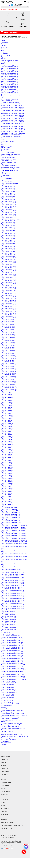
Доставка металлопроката (8, 739)
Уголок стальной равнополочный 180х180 (13, 131)
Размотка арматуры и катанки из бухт (11, 734)
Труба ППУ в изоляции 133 (8, 618)
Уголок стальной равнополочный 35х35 (12, 109)
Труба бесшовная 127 (7, 469)
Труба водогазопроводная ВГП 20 (10, 511)
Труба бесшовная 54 (7, 441)
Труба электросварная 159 (8, 368)
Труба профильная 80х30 (8, 253)
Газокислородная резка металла (10, 726)
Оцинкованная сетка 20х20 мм (9, 169)
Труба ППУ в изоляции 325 (8, 624)
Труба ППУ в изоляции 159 (8, 619)
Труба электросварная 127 (8, 362)
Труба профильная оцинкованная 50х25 (12, 576)
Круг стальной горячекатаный (9, 99)
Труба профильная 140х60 (8, 274)
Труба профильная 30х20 (8, 230)
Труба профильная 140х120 (8, 279)
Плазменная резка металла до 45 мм (11, 725)
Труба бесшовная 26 (7, 415)
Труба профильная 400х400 (8, 216)
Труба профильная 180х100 (8, 293)
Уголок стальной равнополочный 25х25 (12, 105)
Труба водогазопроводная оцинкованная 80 (13, 538)
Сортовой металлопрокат (8, 57)
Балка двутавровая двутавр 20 (9, 75)
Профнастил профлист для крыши (10, 650)
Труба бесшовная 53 (7, 439)
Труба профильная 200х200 (8, 211)
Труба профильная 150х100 (8, 282)
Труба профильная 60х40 (8, 245)
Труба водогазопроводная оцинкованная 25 (13, 530)
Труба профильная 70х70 (8, 198)
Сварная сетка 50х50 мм (8, 157)
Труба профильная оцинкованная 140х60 (12, 585)
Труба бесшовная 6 (6, 394)
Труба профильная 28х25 (8, 225)
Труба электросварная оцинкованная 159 (12, 603)
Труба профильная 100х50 (8, 259)
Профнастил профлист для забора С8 (11, 637)
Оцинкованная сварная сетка (9, 164)
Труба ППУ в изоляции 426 (8, 627)
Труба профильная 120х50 (8, 269)
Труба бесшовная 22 (7, 410)
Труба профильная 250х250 (8, 212)
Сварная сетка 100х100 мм (8, 159)
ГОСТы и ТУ (4, 774)
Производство (5, 741)
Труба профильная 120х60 (8, 271)
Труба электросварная (7, 319)
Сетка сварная (5, 785)
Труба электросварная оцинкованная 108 (12, 597)
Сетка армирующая (6, 178)
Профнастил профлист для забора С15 (12, 640)
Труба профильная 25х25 (8, 190)
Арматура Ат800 (5, 62)
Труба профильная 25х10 (8, 222)
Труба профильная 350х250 (8, 316)
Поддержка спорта (6, 49)
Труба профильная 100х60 (8, 261)
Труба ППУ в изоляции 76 (8, 613)
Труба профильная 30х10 (8, 227)
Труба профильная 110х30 (8, 264)
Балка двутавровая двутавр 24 (9, 76)
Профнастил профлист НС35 (9, 689)
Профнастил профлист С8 (8, 681)
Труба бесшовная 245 (7, 486)
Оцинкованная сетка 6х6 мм (9, 165)
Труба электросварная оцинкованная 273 (12, 606)
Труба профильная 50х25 (8, 237)
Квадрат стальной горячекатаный (10, 96)
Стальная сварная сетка (7, 152)
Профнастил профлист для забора (10, 636)
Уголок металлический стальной (10, 102)
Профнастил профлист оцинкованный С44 (13, 671)
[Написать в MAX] (9, 5)
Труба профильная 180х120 (8, 295)
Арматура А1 (4, 63)
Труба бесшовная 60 (7, 444)
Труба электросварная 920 (8, 386)
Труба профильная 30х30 (8, 191)
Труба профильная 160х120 (8, 287)
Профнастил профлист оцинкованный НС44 (13, 673)
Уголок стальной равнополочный (10, 104)
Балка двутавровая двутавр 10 (9, 66)
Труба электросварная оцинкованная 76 (12, 592)
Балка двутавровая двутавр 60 (9, 91)
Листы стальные (5, 631)
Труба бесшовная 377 (7, 496)
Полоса (3, 139)
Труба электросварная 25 (8, 329)
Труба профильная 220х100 (8, 305)
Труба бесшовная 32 (7, 422)
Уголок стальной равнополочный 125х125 (13, 126)
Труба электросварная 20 (8, 326)
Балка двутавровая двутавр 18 (9, 73)
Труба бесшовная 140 (7, 472)
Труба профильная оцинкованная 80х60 (12, 584)
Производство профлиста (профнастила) (12, 713)
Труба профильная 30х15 (8, 229)
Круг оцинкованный (6, 100)
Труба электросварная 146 (8, 365)
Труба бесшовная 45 (7, 433)
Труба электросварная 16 (8, 321)
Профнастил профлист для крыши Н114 (12, 657)
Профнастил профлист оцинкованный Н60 (13, 676)
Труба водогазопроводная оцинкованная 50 (13, 535)
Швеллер (3, 144)
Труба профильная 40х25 (8, 233)
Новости (3, 52)
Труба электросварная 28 (8, 332)
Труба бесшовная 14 (7, 400)
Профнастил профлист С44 (8, 691)
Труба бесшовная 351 (7, 494)
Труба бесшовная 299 (7, 490)
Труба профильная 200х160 (8, 303)
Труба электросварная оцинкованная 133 (12, 601)
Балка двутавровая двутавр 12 (9, 68)
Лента (2, 138)
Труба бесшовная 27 (7, 417)
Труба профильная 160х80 (8, 284)
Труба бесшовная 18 (7, 405)
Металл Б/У (4, 707)
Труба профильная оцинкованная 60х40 (12, 580)
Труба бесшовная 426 (7, 499)
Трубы (2, 180)
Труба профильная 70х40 (8, 250)
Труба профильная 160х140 (8, 289)
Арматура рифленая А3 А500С (9, 60)
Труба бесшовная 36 (7, 426)
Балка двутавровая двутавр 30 (9, 79)
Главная (3, 40)
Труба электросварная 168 (8, 370)
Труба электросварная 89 (8, 355)
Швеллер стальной (6, 146)
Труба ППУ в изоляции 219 (8, 621)
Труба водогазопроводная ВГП (9, 507)
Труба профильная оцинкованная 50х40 (12, 577)
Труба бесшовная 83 (7, 457)
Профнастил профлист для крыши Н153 (12, 658)
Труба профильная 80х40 (8, 255)
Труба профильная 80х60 (8, 256)
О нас (2, 44)
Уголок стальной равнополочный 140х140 (13, 128)
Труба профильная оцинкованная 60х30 (12, 579)
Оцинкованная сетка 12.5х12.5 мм (10, 167)
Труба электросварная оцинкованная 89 (12, 593)
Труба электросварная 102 (8, 357)
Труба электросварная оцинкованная (11, 587)
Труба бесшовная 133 (7, 470)
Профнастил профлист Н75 (8, 697)
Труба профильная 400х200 (8, 318)
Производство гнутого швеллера (10, 717)
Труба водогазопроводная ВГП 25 (10, 512)
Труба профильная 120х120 (8, 203)
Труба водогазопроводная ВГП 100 (11, 522)
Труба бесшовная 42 (7, 431)
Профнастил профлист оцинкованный (12, 660)
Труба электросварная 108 (8, 358)
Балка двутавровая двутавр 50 (9, 88)
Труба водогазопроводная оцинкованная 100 (14, 540)
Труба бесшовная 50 (7, 436)
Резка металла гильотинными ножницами (13, 730)
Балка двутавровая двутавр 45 (9, 86)
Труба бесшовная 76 (7, 456)
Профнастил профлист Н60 (8, 696)
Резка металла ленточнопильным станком (13, 728)
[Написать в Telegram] (12, 5)
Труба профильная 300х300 (8, 214)
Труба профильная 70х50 (8, 251)
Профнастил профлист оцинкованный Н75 (13, 678)
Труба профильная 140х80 (8, 276)
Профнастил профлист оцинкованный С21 (13, 668)
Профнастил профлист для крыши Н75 (12, 655)
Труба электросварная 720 (8, 383)
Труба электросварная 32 (8, 336)
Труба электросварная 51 (8, 347)
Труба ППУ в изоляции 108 (8, 616)
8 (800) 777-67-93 (18, 5)
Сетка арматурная (6, 175)
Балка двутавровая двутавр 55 (9, 89)
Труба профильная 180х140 (8, 298)
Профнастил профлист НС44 (9, 692)
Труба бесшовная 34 (7, 423)
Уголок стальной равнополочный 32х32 (12, 107)
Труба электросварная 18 (8, 323)
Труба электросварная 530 (8, 379)
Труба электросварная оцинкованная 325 (12, 608)
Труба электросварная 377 (8, 376)
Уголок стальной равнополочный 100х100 (13, 123)
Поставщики (4, 53)
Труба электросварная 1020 (9, 387)
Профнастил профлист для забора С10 (12, 639)
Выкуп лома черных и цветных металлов (12, 738)
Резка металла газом (7, 731)
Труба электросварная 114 (8, 360)
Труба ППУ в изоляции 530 (8, 629)
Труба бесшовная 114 (7, 465)
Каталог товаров (5, 55)
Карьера (3, 45)
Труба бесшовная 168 (7, 478)
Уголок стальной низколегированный (11, 135)
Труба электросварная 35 (8, 337)
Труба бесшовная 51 (7, 438)
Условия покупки (6, 743)
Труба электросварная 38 (8, 339)
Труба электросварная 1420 (9, 391)
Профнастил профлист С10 (8, 683)
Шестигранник (5, 149)
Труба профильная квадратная (9, 183)
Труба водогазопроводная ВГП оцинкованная (14, 525)
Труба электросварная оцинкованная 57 (12, 590)
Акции (2, 50)
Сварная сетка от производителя (10, 154)
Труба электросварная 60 (8, 350)
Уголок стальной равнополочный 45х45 (12, 112)
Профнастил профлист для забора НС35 (12, 645)
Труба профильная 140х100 (8, 277)
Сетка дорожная (5, 173)
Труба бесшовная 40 (7, 430)
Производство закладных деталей (10, 720)
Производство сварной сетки (9, 712)
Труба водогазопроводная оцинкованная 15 (13, 527)
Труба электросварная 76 (8, 353)
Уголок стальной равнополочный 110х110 (13, 125)
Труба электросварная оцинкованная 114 (12, 598)
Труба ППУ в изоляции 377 (8, 626)
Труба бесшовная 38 (7, 428)
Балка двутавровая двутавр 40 (9, 84)
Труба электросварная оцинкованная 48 (12, 589)
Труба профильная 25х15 (8, 224)
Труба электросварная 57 (8, 349)
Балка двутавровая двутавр (8, 65)
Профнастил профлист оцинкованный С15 (13, 665)
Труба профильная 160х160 (8, 207)
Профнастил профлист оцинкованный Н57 (13, 674)
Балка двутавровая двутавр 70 (9, 92)
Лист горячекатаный (7, 700)
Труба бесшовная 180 (7, 480)
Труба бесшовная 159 (7, 477)
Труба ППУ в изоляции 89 (8, 614)
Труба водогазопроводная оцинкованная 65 (13, 537)
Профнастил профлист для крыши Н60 (12, 653)
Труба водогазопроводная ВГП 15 (10, 509)
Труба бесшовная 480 (7, 503)
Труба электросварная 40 (8, 340)
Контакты (3, 744)
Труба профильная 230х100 (8, 306)
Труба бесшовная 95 (7, 460)
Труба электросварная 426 (8, 378)
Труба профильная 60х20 (8, 242)
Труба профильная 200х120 (8, 302)
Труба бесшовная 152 (7, 475)
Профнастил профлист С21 (8, 687)
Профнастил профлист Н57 (8, 694)
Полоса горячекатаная (7, 141)
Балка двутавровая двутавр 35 (9, 81)
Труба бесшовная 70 (7, 452)
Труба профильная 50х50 (8, 195)
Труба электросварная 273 (8, 373)
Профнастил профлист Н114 (9, 699)
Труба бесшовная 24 (7, 412)
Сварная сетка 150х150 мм (8, 160)
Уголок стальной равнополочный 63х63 (12, 115)
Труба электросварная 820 (8, 384)
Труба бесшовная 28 (7, 418)
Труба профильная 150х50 (8, 280)
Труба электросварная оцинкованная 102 (12, 595)
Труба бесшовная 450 (7, 501)
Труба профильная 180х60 (8, 290)
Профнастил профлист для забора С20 (12, 642)
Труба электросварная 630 (8, 381)
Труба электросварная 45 (8, 344)
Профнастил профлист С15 (8, 684)
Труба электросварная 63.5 (8, 352)
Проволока (4, 151)
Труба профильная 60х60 (8, 196)
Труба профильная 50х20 (8, 235)
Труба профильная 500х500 (8, 217)
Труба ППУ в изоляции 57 (8, 611)
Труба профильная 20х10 (8, 220)
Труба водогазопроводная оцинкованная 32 (13, 532)
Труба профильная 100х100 (8, 201)
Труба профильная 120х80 (8, 272)
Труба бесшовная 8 (6, 396)
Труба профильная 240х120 (8, 308)
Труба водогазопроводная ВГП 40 (10, 516)
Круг (2, 97)
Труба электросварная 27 (8, 331)
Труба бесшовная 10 (7, 397)
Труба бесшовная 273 (7, 488)
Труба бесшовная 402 (7, 498)
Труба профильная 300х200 (8, 315)
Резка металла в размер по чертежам (11, 723)
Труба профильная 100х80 (8, 263)
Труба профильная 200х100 (8, 300)
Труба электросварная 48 (8, 345)
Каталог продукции (11, 32)
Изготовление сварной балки (9, 718)
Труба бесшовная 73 (7, 454)
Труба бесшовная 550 (7, 506)
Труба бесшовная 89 (7, 459)
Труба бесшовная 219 (7, 485)
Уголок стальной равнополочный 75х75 (12, 118)
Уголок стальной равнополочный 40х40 (12, 110)
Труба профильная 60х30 (8, 243)
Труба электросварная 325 (8, 374)
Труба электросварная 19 (8, 324)
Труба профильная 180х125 (8, 297)
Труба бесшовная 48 (7, 434)
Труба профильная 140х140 (8, 204)
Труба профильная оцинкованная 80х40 (12, 582)
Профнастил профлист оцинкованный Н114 (13, 679)
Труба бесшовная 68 (7, 451)
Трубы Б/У (4, 708)
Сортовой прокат (6, 782)
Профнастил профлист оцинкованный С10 (13, 663)
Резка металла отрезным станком (10, 733)
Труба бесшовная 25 (7, 413)
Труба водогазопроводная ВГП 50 (10, 517)
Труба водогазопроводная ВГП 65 (10, 519)
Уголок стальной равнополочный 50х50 (12, 113)
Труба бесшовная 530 (7, 504)
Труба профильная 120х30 (8, 266)
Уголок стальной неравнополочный (11, 136)
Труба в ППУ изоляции (7, 610)
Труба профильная (6, 182)
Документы (4, 47)
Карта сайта (4, 814)
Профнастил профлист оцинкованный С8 (12, 661)
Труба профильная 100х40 (8, 258)
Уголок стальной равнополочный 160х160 (13, 130)
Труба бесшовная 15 (7, 402)
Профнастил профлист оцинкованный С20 (13, 666)
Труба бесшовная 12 (7, 399)
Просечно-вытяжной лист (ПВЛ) (10, 704)
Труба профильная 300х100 (8, 313)
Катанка (3, 94)
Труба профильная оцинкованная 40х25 (12, 574)
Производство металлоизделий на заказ (12, 710)
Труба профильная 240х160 (8, 310)
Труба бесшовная (6, 392)
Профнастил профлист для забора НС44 (12, 649)
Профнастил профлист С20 (8, 686)
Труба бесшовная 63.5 (7, 447)
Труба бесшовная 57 (7, 443)
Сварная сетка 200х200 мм (8, 162)
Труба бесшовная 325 (7, 491)
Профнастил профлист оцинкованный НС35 (13, 670)
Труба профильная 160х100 (8, 285)
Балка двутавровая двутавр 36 (9, 83)
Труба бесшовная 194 (7, 482)
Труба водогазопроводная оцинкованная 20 (13, 529)
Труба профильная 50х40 (8, 240)
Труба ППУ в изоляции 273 (8, 623)
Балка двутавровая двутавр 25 (9, 78)
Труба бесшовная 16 (7, 404)
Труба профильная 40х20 (8, 232)
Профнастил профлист (7, 634)
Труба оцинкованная (7, 524)
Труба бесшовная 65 (7, 449)
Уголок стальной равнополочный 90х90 (12, 122)
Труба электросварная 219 (8, 371)
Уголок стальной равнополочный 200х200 (13, 133)
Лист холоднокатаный (7, 702)
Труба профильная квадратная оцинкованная (14, 541)
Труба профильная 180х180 (8, 209)
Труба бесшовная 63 (7, 446)
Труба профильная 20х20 (8, 188)
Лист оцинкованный (6, 705)
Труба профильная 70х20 (8, 246)
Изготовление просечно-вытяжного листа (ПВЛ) (14, 715)
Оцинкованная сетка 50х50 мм (9, 172)
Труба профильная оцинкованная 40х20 (12, 572)
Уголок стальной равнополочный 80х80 (12, 120)
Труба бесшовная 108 (7, 464)
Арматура (3, 58)
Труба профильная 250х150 (8, 311)
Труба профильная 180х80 (8, 292)
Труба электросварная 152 (8, 366)
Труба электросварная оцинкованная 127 (12, 600)
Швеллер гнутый (5, 148)
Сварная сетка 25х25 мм (8, 156)
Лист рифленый (5, 632)
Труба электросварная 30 (8, 334)
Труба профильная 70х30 (8, 248)
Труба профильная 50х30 (8, 238)
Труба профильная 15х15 (8, 186)
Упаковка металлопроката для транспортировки (14, 736)
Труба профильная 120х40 (8, 267)
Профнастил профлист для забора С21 (12, 644)
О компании (4, 42)
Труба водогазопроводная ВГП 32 (10, 514)
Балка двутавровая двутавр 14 (9, 70)
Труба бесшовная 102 (7, 462)
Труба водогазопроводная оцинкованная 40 (13, 533)
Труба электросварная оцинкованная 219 (12, 605)
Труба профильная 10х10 (8, 185)
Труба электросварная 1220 (9, 389)
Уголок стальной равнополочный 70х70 (12, 117)
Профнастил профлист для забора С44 (12, 647)
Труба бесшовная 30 (7, 420)
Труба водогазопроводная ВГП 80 (10, 520)
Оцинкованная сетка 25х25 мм (9, 170)
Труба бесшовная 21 (7, 409)
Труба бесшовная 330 (7, 493)
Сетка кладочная (5, 177)
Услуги (3, 721)
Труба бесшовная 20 (7, 407)
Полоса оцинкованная (7, 143)
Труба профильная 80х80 (8, 199)
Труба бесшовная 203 (7, 483)
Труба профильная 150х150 (8, 206)
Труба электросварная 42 (8, 342)
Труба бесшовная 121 (7, 467)
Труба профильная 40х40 (8, 193)
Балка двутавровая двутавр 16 (9, 71)
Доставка (4, 811)
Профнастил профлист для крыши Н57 (12, 652)
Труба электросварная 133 (8, 363)
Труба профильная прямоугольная (11, 219)
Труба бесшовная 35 (7, 425)
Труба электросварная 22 (8, 327)
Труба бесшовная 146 (7, 473)
